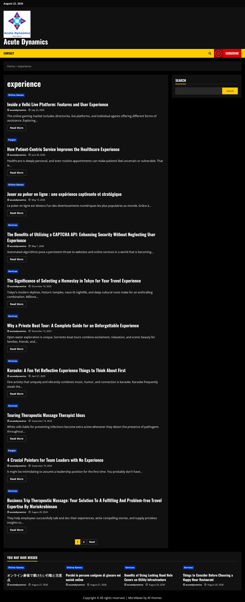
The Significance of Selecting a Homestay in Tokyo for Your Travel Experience (74, 280)
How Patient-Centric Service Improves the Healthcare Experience (63, 149)
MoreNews (135, 598)
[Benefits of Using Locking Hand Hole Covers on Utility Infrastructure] (151, 567)
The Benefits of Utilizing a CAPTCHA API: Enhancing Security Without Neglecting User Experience (81, 237)
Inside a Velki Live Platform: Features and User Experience (57, 104)
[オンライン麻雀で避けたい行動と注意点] (34, 567)
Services (12, 224)
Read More (18, 128)
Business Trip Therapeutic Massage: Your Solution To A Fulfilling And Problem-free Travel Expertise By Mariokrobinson (84, 503)
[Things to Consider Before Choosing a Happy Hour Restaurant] (210, 567)
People (12, 139)
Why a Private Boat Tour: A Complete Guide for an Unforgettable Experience (73, 325)
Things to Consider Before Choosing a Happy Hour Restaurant (208, 577)
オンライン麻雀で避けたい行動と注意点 (34, 577)
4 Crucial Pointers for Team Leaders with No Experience (55, 460)
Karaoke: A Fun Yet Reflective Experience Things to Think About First (66, 370)
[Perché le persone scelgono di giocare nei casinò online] (93, 567)
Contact (9, 53)
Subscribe (232, 53)
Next (92, 542)
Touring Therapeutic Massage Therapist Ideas (46, 415)
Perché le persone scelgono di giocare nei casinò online (93, 577)
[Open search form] (210, 53)
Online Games (16, 94)
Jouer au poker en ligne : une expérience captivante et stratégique (64, 194)
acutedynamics (18, 110)
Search (180, 80)
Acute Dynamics (26, 41)
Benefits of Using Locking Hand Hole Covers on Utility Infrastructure (148, 577)
